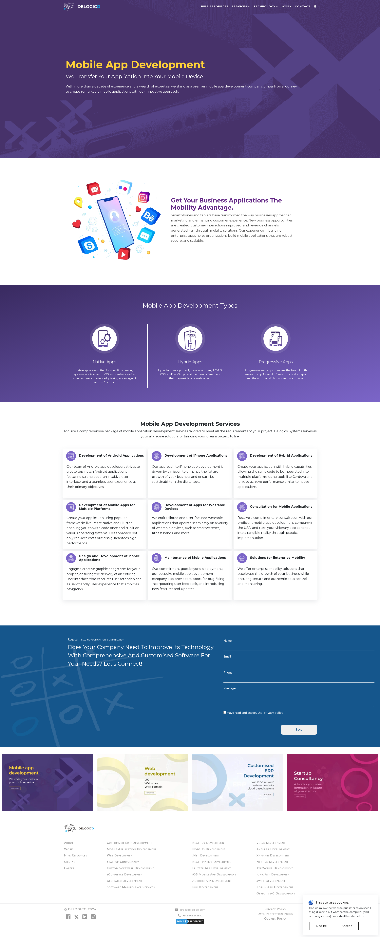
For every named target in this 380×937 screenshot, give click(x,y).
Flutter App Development (211, 868)
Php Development (205, 887)
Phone (227, 672)
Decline (321, 926)
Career (69, 868)
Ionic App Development (273, 874)
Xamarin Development (273, 855)
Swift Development (270, 880)
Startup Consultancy (123, 861)
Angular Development (273, 849)
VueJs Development (271, 842)
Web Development (120, 855)
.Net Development (206, 855)
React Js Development (209, 842)
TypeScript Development (274, 868)
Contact (303, 6)
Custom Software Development (130, 868)
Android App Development (212, 880)
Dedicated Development (124, 880)
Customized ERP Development (129, 842)
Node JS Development (208, 849)
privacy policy (273, 712)
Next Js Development (272, 861)
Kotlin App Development (275, 887)
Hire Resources (215, 6)
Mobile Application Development (132, 849)
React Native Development (212, 861)
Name (227, 640)
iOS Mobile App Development (214, 874)
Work (287, 6)
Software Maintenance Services (131, 887)
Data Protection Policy (275, 913)
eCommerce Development (125, 874)
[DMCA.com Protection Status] (190, 921)
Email (227, 656)
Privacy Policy (275, 909)
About (69, 842)
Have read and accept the (255, 712)
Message (229, 688)
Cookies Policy (275, 918)
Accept (347, 926)
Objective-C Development (275, 893)
